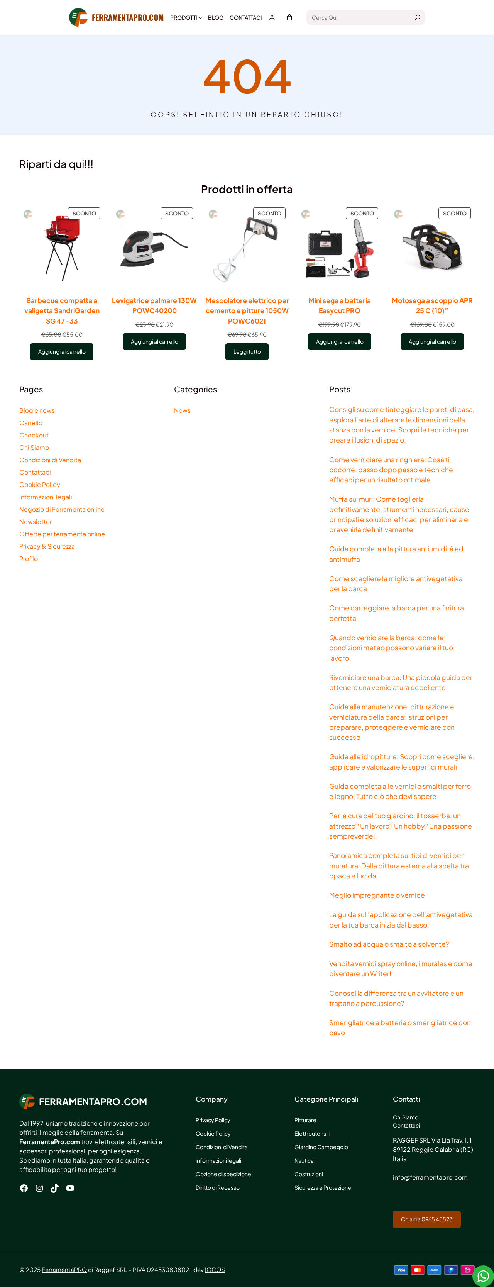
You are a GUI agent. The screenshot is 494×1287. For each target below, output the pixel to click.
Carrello (30, 423)
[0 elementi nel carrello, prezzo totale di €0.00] (289, 17)
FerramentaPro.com (128, 17)
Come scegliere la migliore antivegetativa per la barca (396, 583)
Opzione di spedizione (223, 1173)
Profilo (28, 558)
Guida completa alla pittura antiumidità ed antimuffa (396, 553)
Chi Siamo (34, 447)
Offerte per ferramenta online (62, 534)
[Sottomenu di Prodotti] (200, 17)
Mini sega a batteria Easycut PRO (339, 305)
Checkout (34, 435)
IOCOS (215, 1269)
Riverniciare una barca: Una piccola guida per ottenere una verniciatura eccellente (400, 682)
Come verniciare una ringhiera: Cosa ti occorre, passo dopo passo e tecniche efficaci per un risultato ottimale (391, 469)
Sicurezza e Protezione (322, 1187)
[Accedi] (272, 17)
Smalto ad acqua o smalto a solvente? (389, 944)
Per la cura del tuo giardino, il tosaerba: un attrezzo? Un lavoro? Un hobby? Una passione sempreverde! (400, 825)
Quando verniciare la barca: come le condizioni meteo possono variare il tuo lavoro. (391, 647)
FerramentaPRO (64, 1269)
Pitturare (305, 1119)
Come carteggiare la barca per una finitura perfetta (396, 613)
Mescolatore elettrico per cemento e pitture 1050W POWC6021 (247, 310)
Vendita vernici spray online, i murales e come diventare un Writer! (400, 968)
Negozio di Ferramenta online (62, 509)
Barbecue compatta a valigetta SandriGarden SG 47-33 (62, 310)
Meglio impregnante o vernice (377, 895)
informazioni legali (218, 1160)
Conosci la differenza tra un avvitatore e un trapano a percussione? (396, 998)
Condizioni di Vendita (50, 460)
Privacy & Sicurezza (47, 546)
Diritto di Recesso (218, 1187)
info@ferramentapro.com (430, 1177)
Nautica (304, 1160)
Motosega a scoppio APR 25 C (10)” (432, 305)
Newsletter (35, 521)
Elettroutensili (312, 1133)
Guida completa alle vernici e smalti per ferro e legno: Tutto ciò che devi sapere (400, 791)
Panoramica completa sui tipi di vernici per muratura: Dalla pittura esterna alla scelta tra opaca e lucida (399, 865)
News (182, 410)
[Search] (417, 17)
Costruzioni (308, 1173)
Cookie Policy (39, 484)
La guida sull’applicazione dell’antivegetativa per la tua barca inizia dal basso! (401, 919)
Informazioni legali (45, 497)
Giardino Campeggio (321, 1146)
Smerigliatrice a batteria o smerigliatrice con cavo (400, 1027)
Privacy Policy (213, 1119)
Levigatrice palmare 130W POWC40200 (154, 305)
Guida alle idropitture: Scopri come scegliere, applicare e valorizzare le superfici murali (402, 761)
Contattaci (35, 472)
